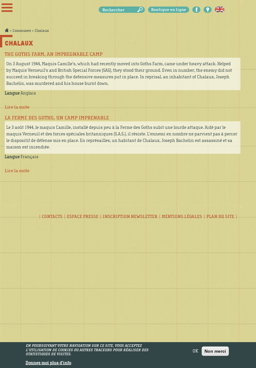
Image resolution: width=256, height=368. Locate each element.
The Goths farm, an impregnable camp (53, 54)
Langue (12, 93)
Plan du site (220, 216)
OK (195, 351)
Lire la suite (17, 107)
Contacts (52, 216)
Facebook (196, 10)
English (219, 10)
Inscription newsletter (130, 216)
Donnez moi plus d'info (48, 363)
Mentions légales (182, 216)
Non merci (215, 351)
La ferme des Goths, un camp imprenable (57, 118)
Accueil (6, 30)
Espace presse (82, 216)
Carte (208, 10)
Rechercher (141, 9)
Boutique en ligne (168, 9)
